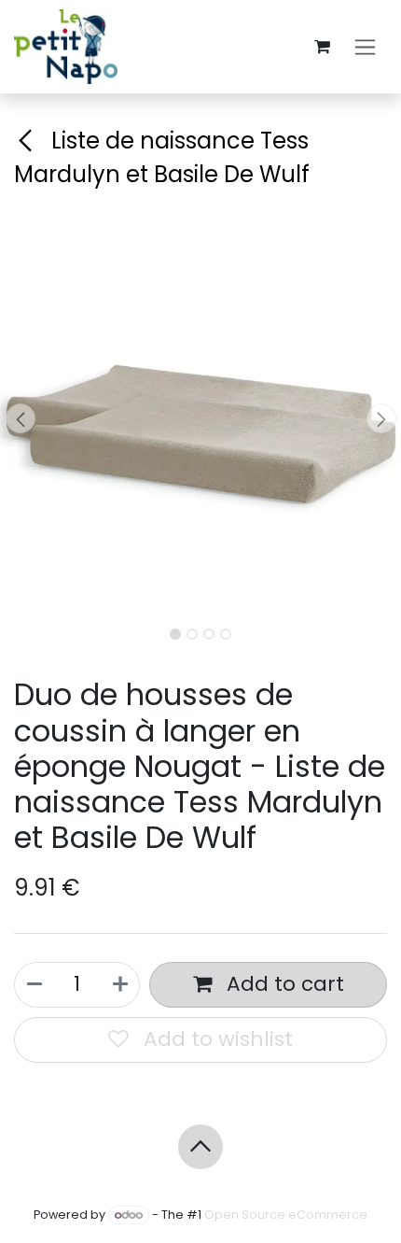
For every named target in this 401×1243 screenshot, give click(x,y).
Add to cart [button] (282, 983)
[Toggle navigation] (365, 47)
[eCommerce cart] (321, 46)
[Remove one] (34, 985)
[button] (20, 418)
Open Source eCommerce (285, 1214)
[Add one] (120, 985)
